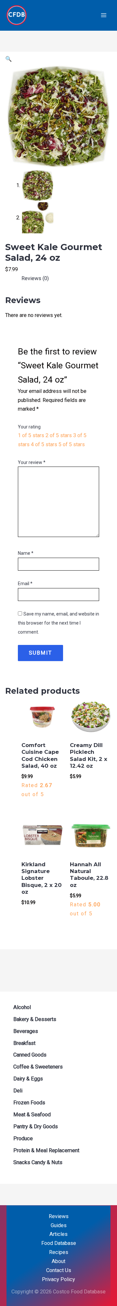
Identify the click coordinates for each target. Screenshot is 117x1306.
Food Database (58, 1243)
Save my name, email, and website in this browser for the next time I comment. (58, 623)
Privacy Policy (58, 1279)
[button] (8, 59)
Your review (32, 462)
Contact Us (58, 1270)
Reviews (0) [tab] (35, 278)
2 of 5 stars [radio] (59, 435)
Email (25, 583)
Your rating (29, 426)
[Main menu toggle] (103, 15)
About (58, 1261)
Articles (58, 1234)
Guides (59, 1225)
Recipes (58, 1252)
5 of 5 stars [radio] (71, 444)
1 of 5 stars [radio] (31, 435)
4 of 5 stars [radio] (44, 444)
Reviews (59, 1216)
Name (25, 553)
